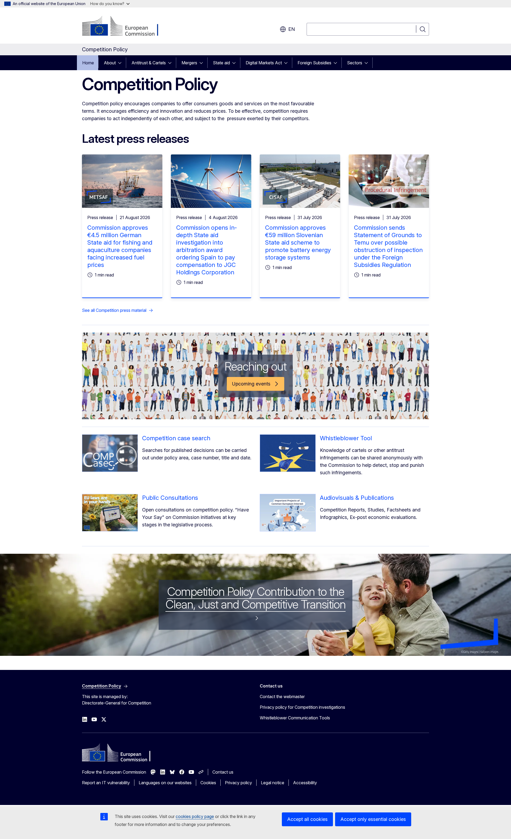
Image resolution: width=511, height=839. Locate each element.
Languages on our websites (165, 782)
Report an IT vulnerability (106, 782)
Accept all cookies (307, 819)
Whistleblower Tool (346, 438)
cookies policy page (195, 816)
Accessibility (305, 782)
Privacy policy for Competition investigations (302, 707)
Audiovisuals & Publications (357, 497)
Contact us (222, 772)
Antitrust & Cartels (148, 62)
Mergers (189, 62)
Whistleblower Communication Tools (295, 717)
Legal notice (272, 782)
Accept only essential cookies (373, 819)
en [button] (291, 29)
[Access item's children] (121, 62)
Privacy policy (238, 782)
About (110, 62)
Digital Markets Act (264, 62)
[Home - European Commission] (125, 26)
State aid (221, 62)
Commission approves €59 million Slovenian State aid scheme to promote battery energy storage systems (298, 242)
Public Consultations (170, 497)
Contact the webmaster (282, 696)
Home (88, 62)
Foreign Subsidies (314, 62)
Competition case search (176, 438)
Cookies (208, 782)
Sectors (354, 62)
